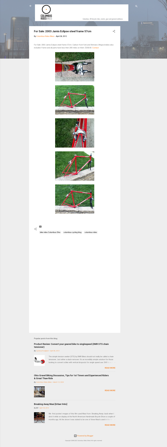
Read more (110, 368)
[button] (113, 32)
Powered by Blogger (85, 436)
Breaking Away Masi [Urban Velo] (50, 404)
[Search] (136, 6)
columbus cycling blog (72, 232)
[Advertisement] (129, 62)
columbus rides (91, 232)
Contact (95, 48)
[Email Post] (40, 227)
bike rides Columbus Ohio (50, 232)
